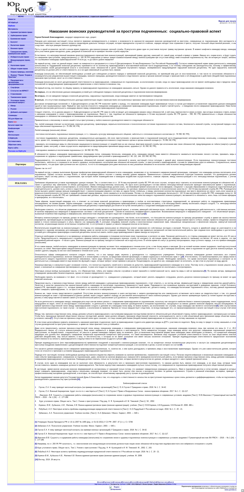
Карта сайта (13, 148)
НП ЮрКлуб (13, 23)
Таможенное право (18, 97)
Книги (10, 122)
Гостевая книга (14, 141)
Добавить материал (19, 112)
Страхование (16, 94)
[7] (52, 318)
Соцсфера (15, 88)
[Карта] (171, 482)
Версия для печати (227, 21)
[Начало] (100, 482)
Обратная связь (14, 145)
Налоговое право (18, 65)
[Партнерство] (108, 482)
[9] (181, 345)
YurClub (122, 484)
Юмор (13, 106)
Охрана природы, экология (22, 72)
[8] (125, 339)
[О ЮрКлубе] (152, 482)
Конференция (14, 128)
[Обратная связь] (162, 482)
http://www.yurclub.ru (102, 484)
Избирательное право (20, 57)
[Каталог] (134, 482)
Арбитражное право (19, 36)
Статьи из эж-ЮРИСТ (19, 91)
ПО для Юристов (15, 119)
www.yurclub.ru (231, 490)
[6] (217, 306)
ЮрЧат (11, 132)
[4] (183, 257)
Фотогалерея (13, 135)
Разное (14, 109)
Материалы (13, 29)
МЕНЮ (21, 16)
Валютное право (18, 45)
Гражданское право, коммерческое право (18, 53)
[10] (78, 379)
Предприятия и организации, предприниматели (15, 82)
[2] (145, 214)
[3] (97, 222)
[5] (205, 271)
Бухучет (14, 42)
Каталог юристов (15, 125)
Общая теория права (19, 69)
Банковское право (18, 39)
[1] (177, 63)
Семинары (12, 115)
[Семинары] (117, 482)
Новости (11, 19)
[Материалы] (126, 482)
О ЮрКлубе (13, 138)
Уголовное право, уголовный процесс (16, 101)
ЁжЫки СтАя (171, 484)
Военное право (17, 48)
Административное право (21, 32)
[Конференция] (142, 482)
